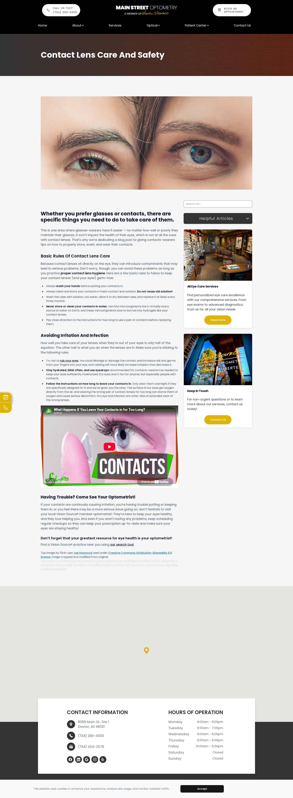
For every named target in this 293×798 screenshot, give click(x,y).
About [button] (76, 25)
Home (42, 25)
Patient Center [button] (196, 25)
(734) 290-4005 (91, 735)
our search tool (122, 544)
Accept (202, 789)
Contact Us (242, 25)
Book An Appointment (234, 10)
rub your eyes (69, 361)
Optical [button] (152, 25)
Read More (218, 320)
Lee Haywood (83, 553)
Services (115, 25)
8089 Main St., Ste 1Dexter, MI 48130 (93, 724)
